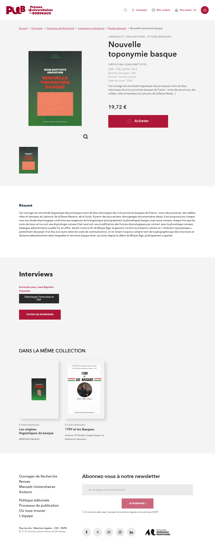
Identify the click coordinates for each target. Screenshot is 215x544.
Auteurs (25, 492)
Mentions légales (43, 528)
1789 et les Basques (79, 429)
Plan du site (25, 528)
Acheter (141, 121)
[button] (205, 10)
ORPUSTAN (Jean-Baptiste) (127, 64)
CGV (56, 528)
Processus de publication (39, 505)
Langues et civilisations (126, 37)
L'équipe (26, 516)
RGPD (64, 528)
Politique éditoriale (34, 500)
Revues (24, 481)
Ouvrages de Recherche (38, 476)
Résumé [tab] (25, 205)
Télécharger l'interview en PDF (39, 298)
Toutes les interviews (40, 314)
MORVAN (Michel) (29, 439)
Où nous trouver (32, 511)
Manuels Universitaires (37, 487)
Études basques (159, 37)
